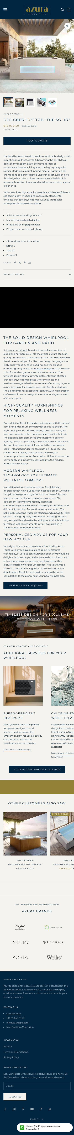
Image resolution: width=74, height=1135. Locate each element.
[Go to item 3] (30, 102)
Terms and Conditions (15, 1051)
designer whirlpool (16, 350)
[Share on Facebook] (15, 262)
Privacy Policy (11, 1057)
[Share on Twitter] (19, 262)
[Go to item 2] (19, 102)
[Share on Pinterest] (24, 262)
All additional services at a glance (37, 769)
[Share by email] (29, 262)
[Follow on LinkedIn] (50, 1109)
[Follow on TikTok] (41, 1109)
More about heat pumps (17, 749)
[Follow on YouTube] (32, 1109)
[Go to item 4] (41, 102)
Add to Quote (37, 140)
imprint (7, 1046)
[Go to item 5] (52, 102)
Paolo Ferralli (13, 114)
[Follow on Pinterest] (23, 1109)
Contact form (13, 1013)
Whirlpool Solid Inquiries (25, 585)
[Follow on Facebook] (5, 1109)
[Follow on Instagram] (14, 1109)
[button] (45, 1127)
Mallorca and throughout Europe (21, 527)
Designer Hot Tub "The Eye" (25, 864)
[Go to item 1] (8, 102)
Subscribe (14, 1096)
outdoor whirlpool (44, 368)
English (35, 1119)
